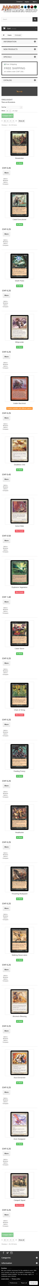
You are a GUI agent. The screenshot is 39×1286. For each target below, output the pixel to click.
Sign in (34, 1)
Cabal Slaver (19, 649)
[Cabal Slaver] (19, 633)
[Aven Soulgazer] (19, 1124)
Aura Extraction (19, 1078)
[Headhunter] (19, 817)
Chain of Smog (19, 710)
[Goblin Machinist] (19, 388)
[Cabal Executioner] (19, 204)
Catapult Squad (19, 1200)
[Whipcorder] (19, 327)
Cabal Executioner (19, 219)
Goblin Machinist (19, 403)
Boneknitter (19, 158)
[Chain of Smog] (19, 695)
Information (10, 41)
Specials (8, 57)
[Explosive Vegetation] (19, 572)
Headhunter (19, 832)
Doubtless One (19, 465)
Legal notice (5, 1279)
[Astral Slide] (19, 511)
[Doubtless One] (19, 450)
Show (3, 110)
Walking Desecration (19, 955)
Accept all (33, 1283)
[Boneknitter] (19, 143)
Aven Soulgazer (19, 1139)
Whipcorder (19, 342)
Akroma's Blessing (19, 1016)
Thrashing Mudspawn (20, 894)
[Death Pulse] (19, 266)
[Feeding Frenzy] (19, 756)
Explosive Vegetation (19, 587)
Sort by (4, 107)
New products (11, 49)
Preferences (13, 1283)
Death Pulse (19, 281)
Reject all (24, 1283)
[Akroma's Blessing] (19, 1001)
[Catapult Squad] (19, 1185)
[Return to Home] (4, 35)
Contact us (19, 1)
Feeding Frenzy (19, 771)
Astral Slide (19, 526)
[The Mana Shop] (20, 8)
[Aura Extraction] (19, 1063)
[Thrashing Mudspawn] (19, 879)
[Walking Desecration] (19, 940)
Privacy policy (16, 1279)
